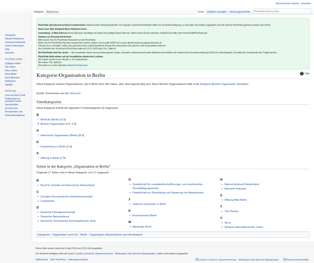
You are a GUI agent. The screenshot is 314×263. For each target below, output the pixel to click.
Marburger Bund (141, 226)
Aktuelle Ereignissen (77, 65)
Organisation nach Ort (65, 234)
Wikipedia (75, 93)
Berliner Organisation (53, 123)
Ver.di (227, 222)
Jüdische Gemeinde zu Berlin (149, 203)
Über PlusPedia (58, 259)
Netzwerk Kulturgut (235, 188)
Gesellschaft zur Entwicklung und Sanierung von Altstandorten (168, 192)
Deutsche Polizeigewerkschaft (58, 212)
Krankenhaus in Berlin (53, 146)
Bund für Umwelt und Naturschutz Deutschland (67, 185)
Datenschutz (42, 259)
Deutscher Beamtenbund (55, 216)
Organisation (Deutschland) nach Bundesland (116, 234)
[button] (38, 123)
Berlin (83, 234)
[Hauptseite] (16, 14)
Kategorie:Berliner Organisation (218, 83)
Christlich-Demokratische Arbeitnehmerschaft (66, 196)
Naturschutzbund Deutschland (241, 184)
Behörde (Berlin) (50, 119)
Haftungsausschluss (78, 259)
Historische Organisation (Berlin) (59, 135)
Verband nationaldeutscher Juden (243, 226)
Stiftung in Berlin (50, 157)
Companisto (47, 200)
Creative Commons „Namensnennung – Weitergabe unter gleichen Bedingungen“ (115, 253)
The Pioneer (231, 211)
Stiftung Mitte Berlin (235, 199)
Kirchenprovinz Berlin (144, 215)
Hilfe (307, 73)
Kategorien (44, 234)
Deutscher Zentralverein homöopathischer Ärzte (68, 220)
